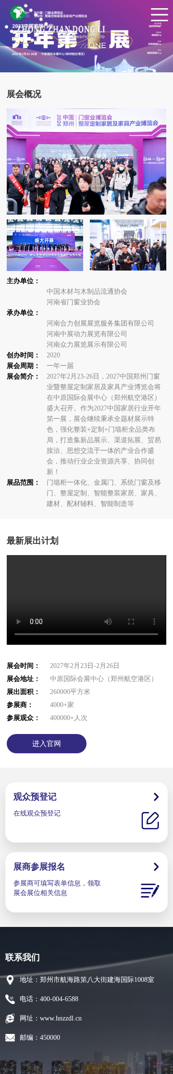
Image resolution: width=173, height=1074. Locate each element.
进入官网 (46, 743)
